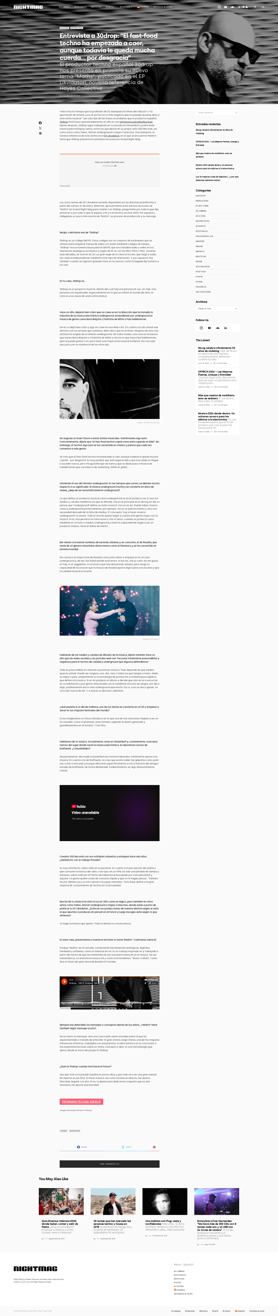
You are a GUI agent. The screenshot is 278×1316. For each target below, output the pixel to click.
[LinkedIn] (226, 328)
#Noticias (201, 257)
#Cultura (64, 28)
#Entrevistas (76, 28)
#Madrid (200, 241)
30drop (64, 122)
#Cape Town (202, 206)
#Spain (199, 262)
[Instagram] (219, 6)
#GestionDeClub (204, 236)
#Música (200, 251)
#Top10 (199, 277)
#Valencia (201, 287)
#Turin (199, 282)
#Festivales (202, 231)
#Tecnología (203, 267)
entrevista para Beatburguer (136, 122)
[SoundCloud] (232, 6)
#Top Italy (201, 272)
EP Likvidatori (111, 135)
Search (236, 112)
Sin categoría (203, 292)
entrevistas (75, 1131)
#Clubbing (201, 211)
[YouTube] (225, 6)
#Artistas (201, 196)
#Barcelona (202, 201)
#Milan (199, 246)
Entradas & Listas (183, 1294)
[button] (243, 7)
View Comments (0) (109, 1164)
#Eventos (201, 226)
